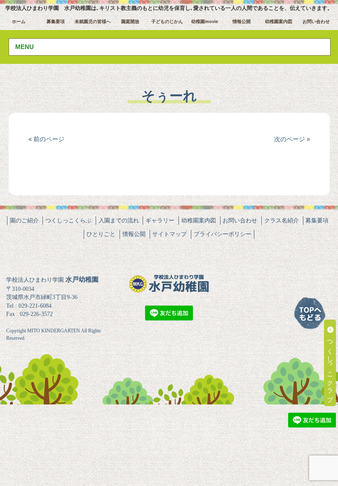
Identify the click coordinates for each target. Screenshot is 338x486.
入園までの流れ (119, 220)
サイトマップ (169, 234)
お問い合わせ (316, 21)
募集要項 (56, 21)
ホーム (19, 21)
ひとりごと (101, 234)
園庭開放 (130, 21)
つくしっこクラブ (330, 366)
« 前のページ (46, 139)
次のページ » (292, 139)
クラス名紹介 (281, 220)
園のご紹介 (24, 220)
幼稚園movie (204, 21)
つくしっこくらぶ (68, 220)
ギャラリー (160, 220)
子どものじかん (167, 21)
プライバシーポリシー (222, 234)
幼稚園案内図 (278, 21)
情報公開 (241, 21)
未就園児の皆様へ (93, 21)
